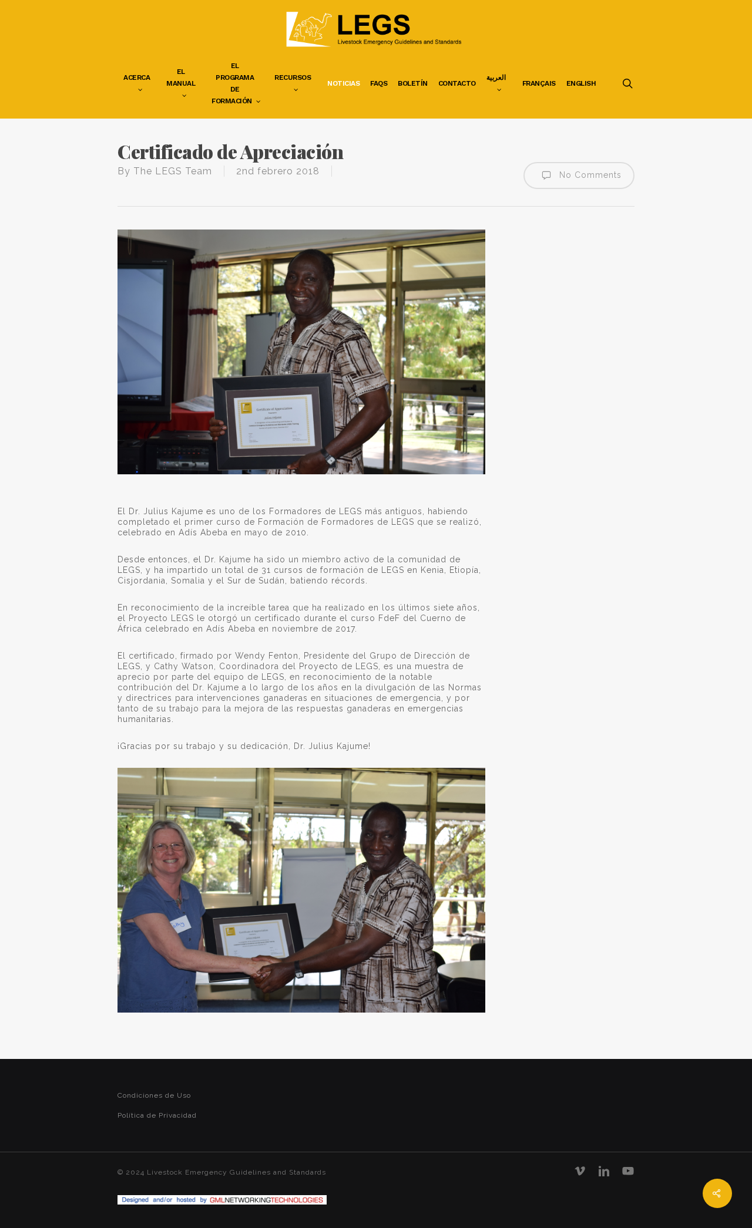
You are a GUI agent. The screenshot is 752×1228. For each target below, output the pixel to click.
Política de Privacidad (157, 1115)
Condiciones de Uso (154, 1095)
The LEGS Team (172, 171)
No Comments (589, 175)
